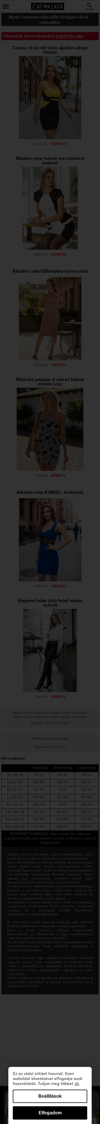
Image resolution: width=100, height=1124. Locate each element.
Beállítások (50, 1096)
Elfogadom (50, 1112)
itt (76, 1084)
